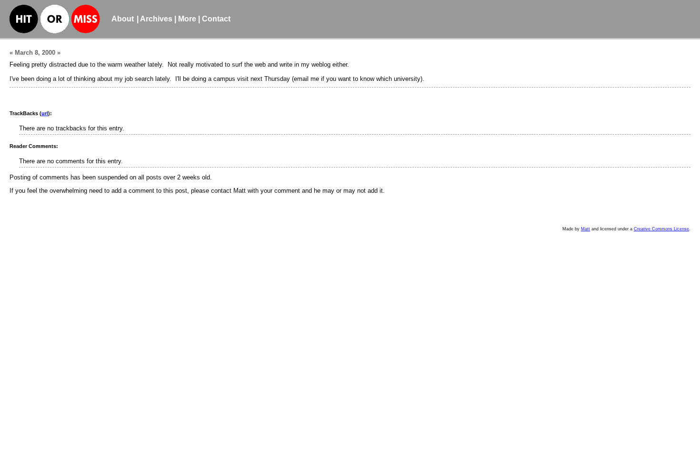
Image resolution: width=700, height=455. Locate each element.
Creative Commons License (661, 229)
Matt (585, 229)
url (44, 113)
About (122, 19)
